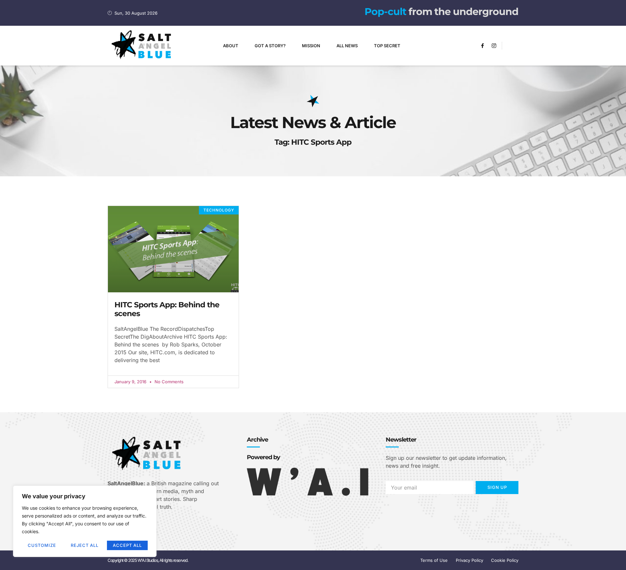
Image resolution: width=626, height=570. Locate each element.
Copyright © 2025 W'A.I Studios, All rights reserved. (148, 560)
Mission (311, 45)
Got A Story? (270, 45)
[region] (84, 521)
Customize (42, 545)
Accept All (127, 545)
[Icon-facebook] (482, 45)
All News (347, 45)
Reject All (84, 545)
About (230, 45)
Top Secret (387, 45)
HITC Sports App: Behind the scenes (166, 309)
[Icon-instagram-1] (494, 45)
